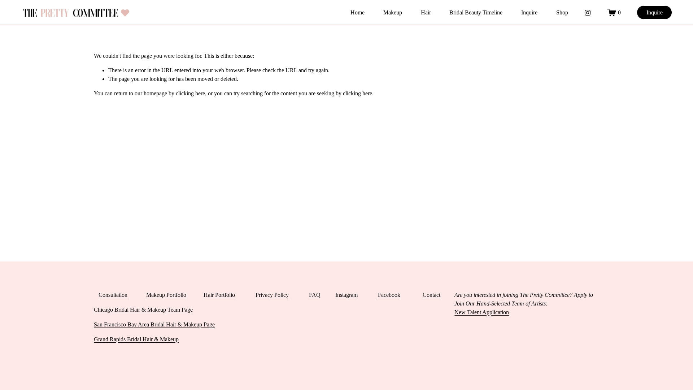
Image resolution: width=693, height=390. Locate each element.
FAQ (315, 295)
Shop (562, 12)
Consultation (113, 295)
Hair (426, 12)
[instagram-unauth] (587, 12)
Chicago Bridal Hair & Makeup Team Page (143, 310)
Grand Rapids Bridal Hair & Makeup (136, 339)
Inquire (529, 12)
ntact (435, 295)
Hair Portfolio (219, 295)
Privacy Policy (272, 295)
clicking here (190, 93)
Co (426, 295)
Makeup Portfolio (166, 295)
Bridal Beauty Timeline (475, 12)
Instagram (346, 295)
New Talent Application (481, 312)
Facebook (389, 295)
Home (357, 12)
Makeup (392, 12)
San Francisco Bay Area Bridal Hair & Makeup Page (154, 324)
